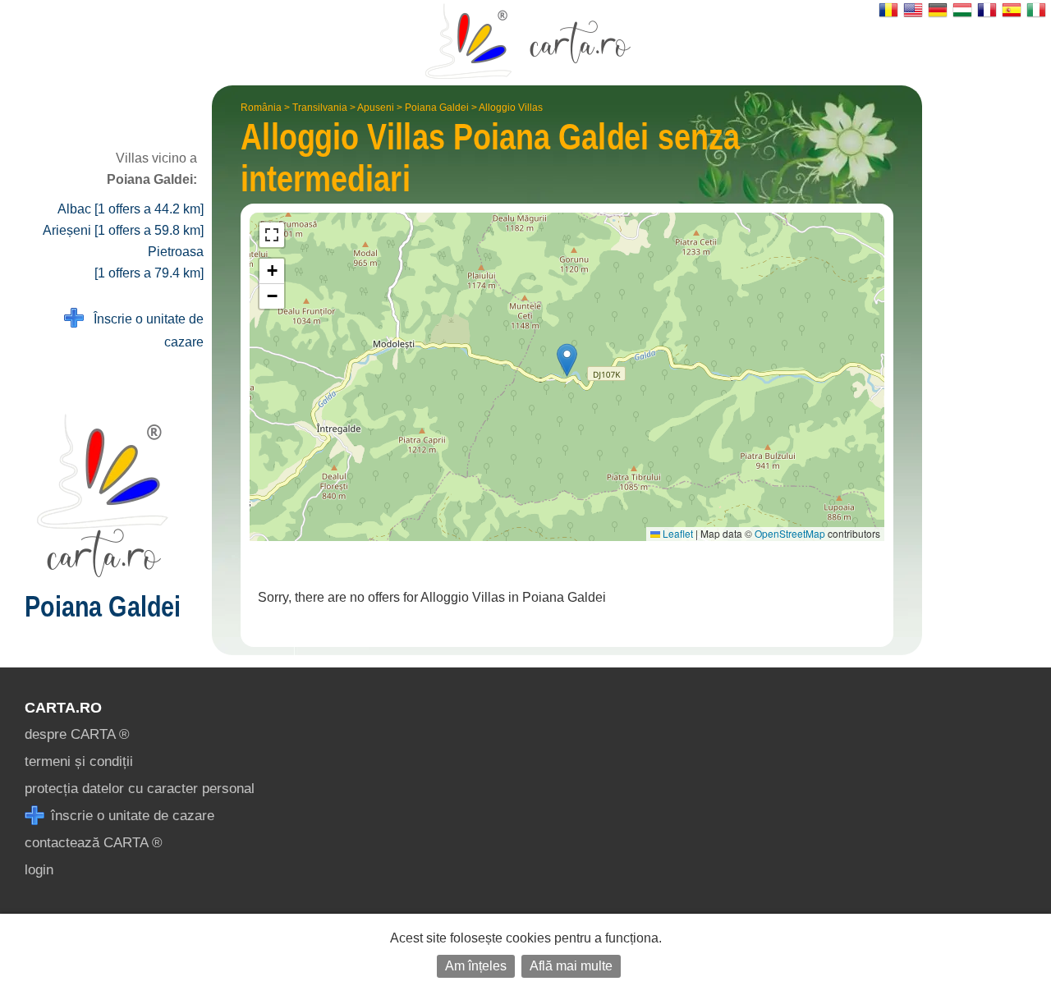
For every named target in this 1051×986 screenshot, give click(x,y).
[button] (567, 360)
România (261, 107)
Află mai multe (571, 966)
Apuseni (375, 107)
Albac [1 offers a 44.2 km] (130, 209)
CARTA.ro (63, 707)
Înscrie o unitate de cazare (144, 330)
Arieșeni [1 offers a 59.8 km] (123, 230)
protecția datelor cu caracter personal (140, 788)
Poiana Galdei (437, 107)
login (39, 870)
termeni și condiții (79, 761)
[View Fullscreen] (271, 234)
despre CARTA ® (77, 734)
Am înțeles (476, 966)
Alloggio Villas (511, 107)
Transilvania (319, 107)
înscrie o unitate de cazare (130, 815)
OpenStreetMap (790, 533)
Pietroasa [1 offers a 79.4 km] (149, 262)
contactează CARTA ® (94, 843)
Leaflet (676, 533)
